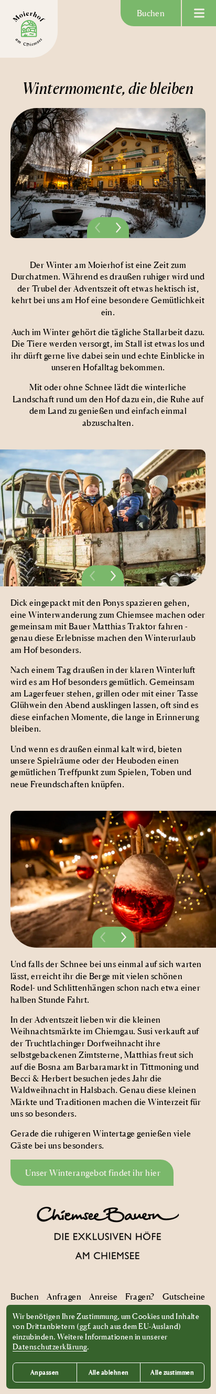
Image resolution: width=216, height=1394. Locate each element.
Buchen (151, 13)
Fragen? (139, 1296)
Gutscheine (184, 1296)
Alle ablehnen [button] (109, 1372)
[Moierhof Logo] (29, 29)
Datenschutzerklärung (50, 1346)
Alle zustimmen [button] (172, 1372)
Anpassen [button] (44, 1372)
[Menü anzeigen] (199, 13)
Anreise (103, 1296)
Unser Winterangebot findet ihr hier (92, 1172)
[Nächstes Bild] (118, 227)
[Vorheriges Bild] (97, 227)
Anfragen (64, 1296)
